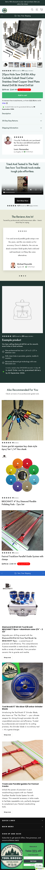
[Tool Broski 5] (22, 683)
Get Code (33, 861)
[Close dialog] (42, 845)
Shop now (7, 657)
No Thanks (33, 865)
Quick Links (8, 820)
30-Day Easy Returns (10, 120)
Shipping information (10, 128)
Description (6, 113)
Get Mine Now (22, 200)
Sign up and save (11, 834)
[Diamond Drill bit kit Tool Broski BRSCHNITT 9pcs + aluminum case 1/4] (22, 603)
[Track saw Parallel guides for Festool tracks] (22, 760)
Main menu (8, 827)
